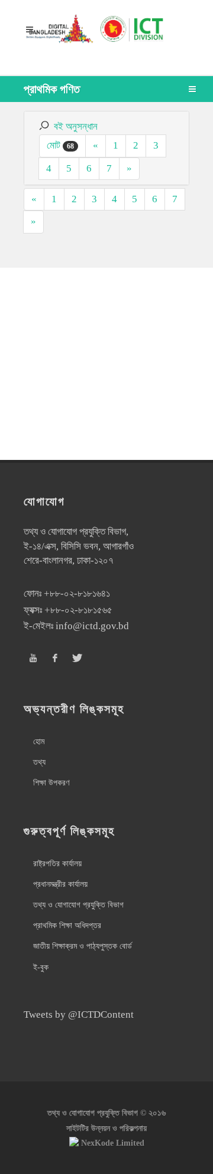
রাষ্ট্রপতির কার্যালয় (57, 863)
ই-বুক (41, 967)
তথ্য (39, 762)
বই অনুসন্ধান (76, 126)
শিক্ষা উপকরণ (51, 782)
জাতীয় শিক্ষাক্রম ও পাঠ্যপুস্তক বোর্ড (82, 946)
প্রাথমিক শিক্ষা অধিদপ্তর (67, 925)
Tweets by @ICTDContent (79, 1014)
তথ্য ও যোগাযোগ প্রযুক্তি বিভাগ (78, 904)
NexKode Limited (112, 1143)
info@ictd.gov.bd (92, 626)
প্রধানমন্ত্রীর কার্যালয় (60, 884)
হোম (38, 741)
